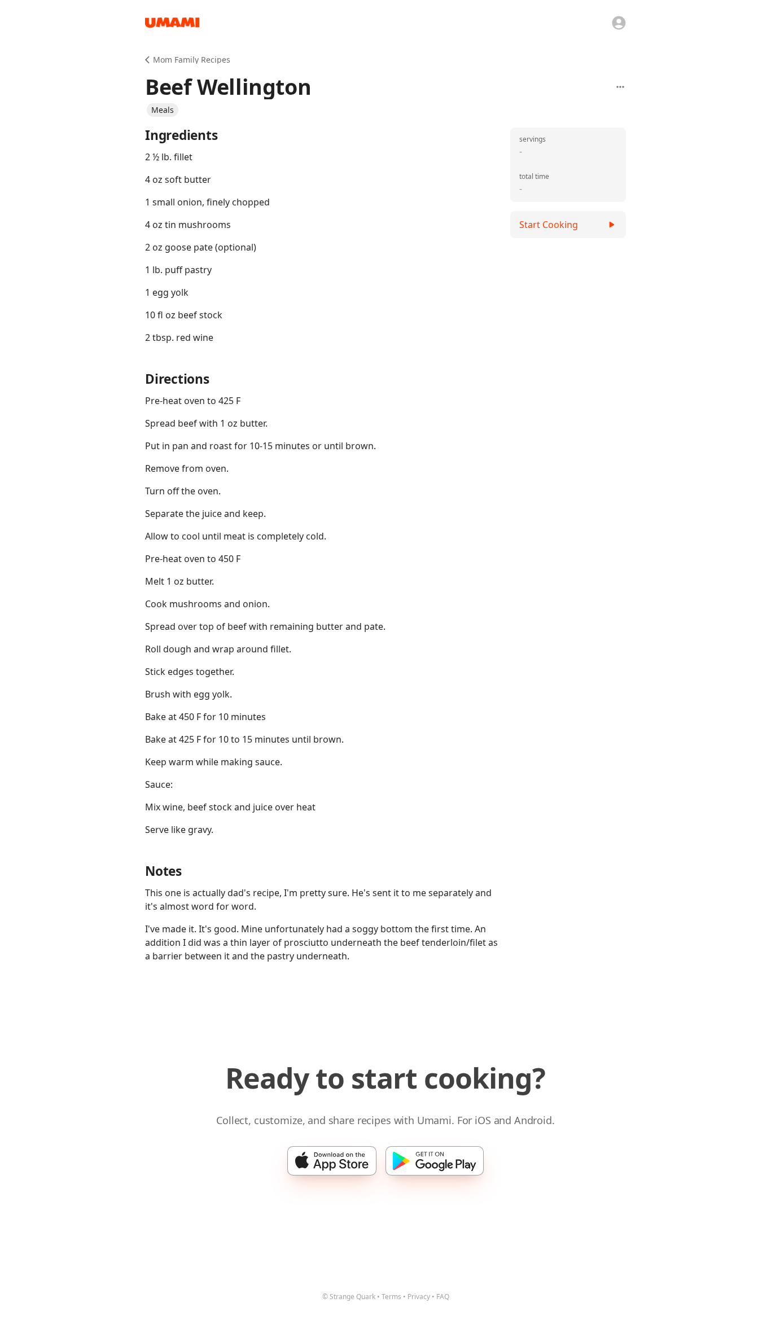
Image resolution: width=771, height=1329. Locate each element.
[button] (162, 110)
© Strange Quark (348, 1296)
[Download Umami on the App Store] (331, 1161)
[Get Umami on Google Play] (435, 1161)
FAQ (442, 1296)
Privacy (419, 1296)
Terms (391, 1296)
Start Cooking (548, 224)
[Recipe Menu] (620, 86)
